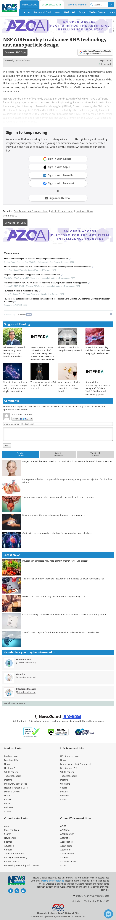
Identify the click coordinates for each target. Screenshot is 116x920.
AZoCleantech (67, 833)
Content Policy (11, 861)
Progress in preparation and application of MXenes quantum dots (32, 275)
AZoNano (64, 829)
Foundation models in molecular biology (21, 291)
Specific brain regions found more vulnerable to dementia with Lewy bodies (60, 632)
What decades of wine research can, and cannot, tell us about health (69, 387)
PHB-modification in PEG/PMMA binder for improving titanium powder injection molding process (45, 283)
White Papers (11, 771)
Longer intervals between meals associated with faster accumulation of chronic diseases (67, 461)
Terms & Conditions (14, 853)
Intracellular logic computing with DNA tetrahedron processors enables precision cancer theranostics (47, 267)
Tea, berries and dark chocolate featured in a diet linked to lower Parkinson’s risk (63, 578)
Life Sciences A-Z (68, 768)
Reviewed (106, 64)
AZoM (63, 826)
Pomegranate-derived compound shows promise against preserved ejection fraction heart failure (68, 481)
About (7, 826)
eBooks (7, 799)
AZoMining (65, 849)
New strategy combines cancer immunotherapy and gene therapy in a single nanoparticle (15, 387)
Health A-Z (9, 768)
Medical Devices (12, 791)
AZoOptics (65, 837)
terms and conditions (53, 880)
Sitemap (8, 841)
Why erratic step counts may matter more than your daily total (53, 596)
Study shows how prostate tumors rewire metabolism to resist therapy (58, 497)
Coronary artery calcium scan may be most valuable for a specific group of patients (64, 614)
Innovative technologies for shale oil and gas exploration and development (36, 259)
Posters (8, 803)
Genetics (20, 674)
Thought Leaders (12, 775)
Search (7, 833)
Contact (8, 849)
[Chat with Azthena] (108, 913)
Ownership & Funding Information (21, 865)
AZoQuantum (67, 853)
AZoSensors (66, 845)
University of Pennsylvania (17, 60)
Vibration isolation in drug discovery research (70, 349)
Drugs (7, 795)
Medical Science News (62, 211)
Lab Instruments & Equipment (75, 764)
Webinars (65, 783)
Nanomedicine (23, 659)
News (7, 764)
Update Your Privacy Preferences (92, 895)
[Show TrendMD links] (111, 314)
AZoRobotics (66, 841)
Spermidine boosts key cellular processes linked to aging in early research (98, 350)
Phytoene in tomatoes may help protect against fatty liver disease (55, 560)
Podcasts (8, 807)
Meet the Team (11, 829)
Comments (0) (10, 215)
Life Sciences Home (51, 4)
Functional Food (12, 760)
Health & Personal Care (16, 787)
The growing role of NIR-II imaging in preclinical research (43, 385)
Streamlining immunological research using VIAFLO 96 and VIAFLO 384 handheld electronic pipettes (97, 388)
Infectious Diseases (26, 688)
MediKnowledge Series (15, 783)
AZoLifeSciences (68, 861)
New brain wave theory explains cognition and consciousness (53, 515)
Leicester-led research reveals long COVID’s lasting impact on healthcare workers (14, 352)
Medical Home (29, 4)
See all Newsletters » (14, 703)
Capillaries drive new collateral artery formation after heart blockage (57, 533)
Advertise (9, 845)
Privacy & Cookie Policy (15, 857)
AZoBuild (64, 857)
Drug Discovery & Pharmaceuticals (31, 211)
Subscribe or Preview (26, 662)
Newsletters (10, 837)
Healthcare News (84, 211)
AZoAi (63, 865)
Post (7, 445)
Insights (8, 779)
